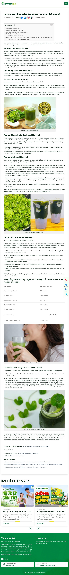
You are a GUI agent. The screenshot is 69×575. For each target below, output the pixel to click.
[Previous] (30, 528)
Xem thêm (15, 523)
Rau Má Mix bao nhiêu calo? (13, 34)
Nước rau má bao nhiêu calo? (13, 28)
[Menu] (66, 3)
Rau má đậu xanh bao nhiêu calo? (15, 30)
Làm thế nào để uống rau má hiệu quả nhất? (17, 39)
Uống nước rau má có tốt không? (14, 35)
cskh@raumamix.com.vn (47, 565)
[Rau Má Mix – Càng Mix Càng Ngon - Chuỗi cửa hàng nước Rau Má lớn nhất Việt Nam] (8, 3)
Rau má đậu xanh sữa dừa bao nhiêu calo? (17, 32)
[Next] (38, 528)
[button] (51, 26)
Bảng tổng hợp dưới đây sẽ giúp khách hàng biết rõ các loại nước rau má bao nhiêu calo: (29, 37)
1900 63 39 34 (10, 565)
